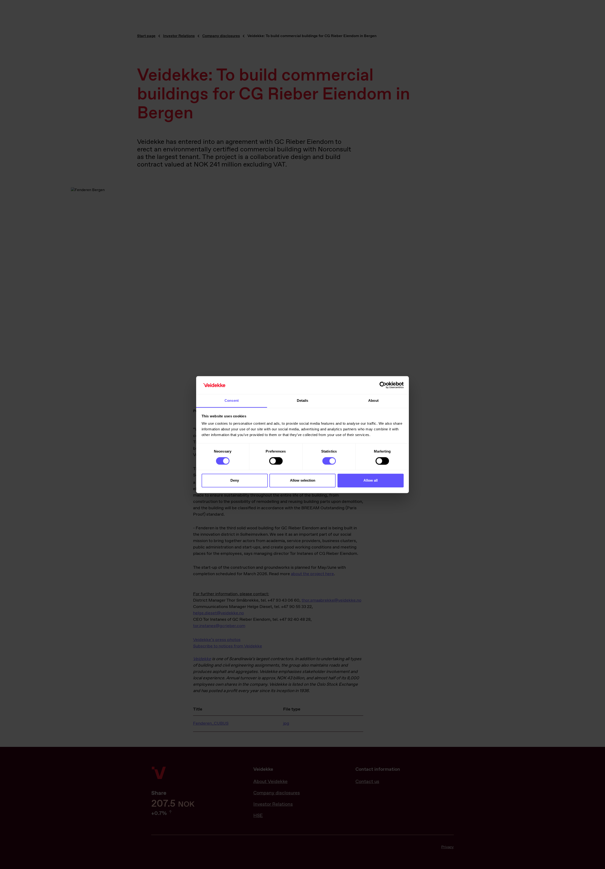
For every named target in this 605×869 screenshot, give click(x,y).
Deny (234, 481)
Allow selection (302, 481)
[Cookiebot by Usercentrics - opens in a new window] (383, 385)
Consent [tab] (232, 401)
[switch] (276, 461)
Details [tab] (302, 401)
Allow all (370, 481)
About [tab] (373, 401)
